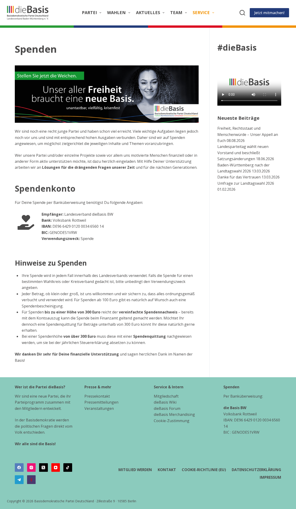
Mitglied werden (135, 469)
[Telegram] (19, 479)
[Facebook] (19, 467)
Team (176, 12)
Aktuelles (148, 12)
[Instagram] (31, 467)
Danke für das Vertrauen (239, 177)
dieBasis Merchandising (174, 414)
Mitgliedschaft (166, 396)
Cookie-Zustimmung (171, 420)
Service (201, 12)
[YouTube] (55, 467)
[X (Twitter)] (43, 467)
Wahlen (116, 12)
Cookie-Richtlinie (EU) (204, 469)
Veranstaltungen (99, 408)
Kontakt (167, 469)
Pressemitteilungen (101, 402)
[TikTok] (67, 467)
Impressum (270, 477)
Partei (89, 12)
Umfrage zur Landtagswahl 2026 (245, 183)
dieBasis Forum (167, 408)
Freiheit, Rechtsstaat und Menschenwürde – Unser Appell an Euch (247, 134)
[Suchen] (242, 12)
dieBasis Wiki (165, 402)
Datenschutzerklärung (256, 469)
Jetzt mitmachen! (269, 12)
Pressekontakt (97, 396)
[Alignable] (31, 479)
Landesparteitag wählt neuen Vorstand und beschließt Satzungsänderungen (242, 152)
